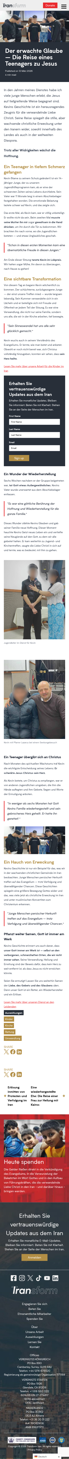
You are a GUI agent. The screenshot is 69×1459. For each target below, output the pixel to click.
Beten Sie (34, 1309)
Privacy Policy (35, 1449)
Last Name (14, 429)
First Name (15, 416)
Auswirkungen (13, 1012)
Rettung (9, 1031)
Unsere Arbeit (35, 1332)
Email (11, 442)
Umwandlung (12, 1038)
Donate (50, 5)
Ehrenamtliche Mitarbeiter (34, 1314)
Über (34, 1327)
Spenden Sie (34, 1319)
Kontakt (34, 1347)
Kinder (9, 1019)
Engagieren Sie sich (34, 1304)
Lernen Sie (34, 1342)
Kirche (9, 1025)
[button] (47, 1456)
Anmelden (34, 1257)
